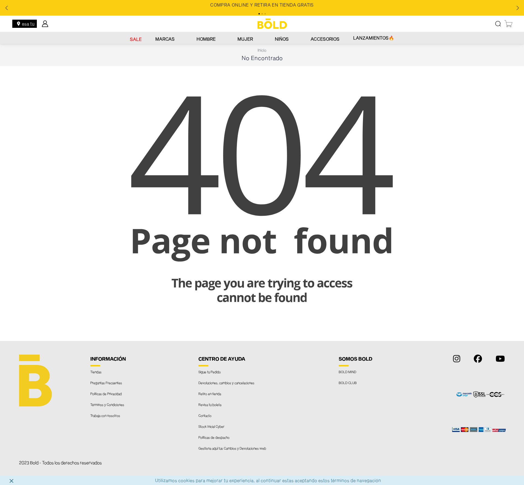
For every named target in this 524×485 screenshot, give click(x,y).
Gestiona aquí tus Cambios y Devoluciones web (232, 448)
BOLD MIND (347, 372)
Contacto (205, 415)
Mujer (245, 38)
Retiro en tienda (209, 394)
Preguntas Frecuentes (106, 383)
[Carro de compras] (508, 23)
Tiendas (96, 372)
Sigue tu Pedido (209, 372)
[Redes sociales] (455, 360)
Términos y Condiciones (107, 404)
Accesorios (325, 38)
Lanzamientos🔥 (373, 37)
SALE (136, 39)
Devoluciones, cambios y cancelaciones (226, 383)
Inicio (262, 50)
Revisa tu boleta (209, 404)
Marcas (165, 38)
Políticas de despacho (214, 437)
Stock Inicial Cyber (211, 426)
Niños (282, 38)
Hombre (206, 38)
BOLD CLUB (348, 383)
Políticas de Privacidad (106, 394)
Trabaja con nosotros (105, 415)
